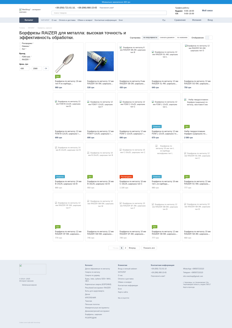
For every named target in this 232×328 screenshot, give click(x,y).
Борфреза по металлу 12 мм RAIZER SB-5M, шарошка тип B (165, 233)
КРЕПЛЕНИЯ (90, 298)
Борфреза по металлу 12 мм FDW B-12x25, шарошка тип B (68, 133)
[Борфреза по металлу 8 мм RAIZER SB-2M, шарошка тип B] (133, 61)
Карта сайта (123, 292)
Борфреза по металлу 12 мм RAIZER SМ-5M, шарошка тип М (100, 233)
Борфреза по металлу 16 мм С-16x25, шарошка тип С (133, 182)
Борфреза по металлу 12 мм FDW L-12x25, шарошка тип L (165, 133)
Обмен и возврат (85, 20)
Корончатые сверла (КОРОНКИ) (98, 284)
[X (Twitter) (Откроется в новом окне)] (133, 20)
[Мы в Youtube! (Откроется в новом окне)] (130, 20)
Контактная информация (106, 20)
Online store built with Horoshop (29, 322)
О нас (54, 20)
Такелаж (88, 301)
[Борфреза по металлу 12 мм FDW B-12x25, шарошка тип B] (68, 111)
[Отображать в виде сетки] (207, 37)
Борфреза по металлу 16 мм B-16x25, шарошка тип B (100, 182)
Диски (87, 294)
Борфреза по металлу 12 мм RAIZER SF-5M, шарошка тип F (68, 233)
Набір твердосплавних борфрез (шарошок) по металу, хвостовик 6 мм (195, 133)
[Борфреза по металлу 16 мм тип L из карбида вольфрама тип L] (165, 161)
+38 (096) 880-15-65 (87, 8)
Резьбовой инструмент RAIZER (97, 288)
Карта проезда (189, 287)
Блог (121, 20)
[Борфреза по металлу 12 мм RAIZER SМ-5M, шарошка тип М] (100, 211)
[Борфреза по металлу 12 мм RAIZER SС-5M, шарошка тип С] (197, 161)
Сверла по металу (92, 272)
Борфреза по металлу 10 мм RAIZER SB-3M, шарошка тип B (197, 233)
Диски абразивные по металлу (97, 269)
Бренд (22, 53)
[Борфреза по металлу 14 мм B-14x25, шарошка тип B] (68, 161)
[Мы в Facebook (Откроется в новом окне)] (127, 20)
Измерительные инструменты (97, 308)
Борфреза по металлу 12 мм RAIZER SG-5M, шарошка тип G (197, 83)
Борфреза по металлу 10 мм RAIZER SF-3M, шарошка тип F (133, 233)
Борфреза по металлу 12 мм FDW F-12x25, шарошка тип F (100, 133)
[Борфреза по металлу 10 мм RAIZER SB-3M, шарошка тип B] (197, 211)
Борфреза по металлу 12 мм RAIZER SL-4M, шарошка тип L (165, 83)
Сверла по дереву (92, 275)
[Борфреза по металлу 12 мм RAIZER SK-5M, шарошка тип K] (100, 61)
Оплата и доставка (67, 20)
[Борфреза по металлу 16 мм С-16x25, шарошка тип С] (133, 161)
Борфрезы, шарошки (93, 314)
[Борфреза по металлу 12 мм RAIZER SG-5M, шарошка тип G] (197, 61)
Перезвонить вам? (107, 8)
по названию (182, 37)
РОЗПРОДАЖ (91, 318)
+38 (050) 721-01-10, (65, 8)
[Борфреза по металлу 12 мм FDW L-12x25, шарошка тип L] (165, 111)
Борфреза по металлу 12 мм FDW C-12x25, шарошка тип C (133, 133)
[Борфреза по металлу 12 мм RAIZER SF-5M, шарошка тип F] (68, 211)
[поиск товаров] (164, 13)
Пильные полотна (92, 304)
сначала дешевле (167, 37)
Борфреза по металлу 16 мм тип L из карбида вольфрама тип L (165, 183)
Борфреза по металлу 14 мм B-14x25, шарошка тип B (68, 182)
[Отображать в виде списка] (211, 37)
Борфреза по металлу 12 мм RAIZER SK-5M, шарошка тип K (100, 83)
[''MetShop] (32, 269)
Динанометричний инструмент (97, 311)
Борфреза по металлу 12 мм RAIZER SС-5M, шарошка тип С (197, 183)
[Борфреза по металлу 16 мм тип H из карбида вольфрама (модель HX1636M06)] (68, 61)
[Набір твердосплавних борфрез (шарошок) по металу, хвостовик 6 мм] (197, 111)
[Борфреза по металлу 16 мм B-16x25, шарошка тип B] (100, 161)
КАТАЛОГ (45, 20)
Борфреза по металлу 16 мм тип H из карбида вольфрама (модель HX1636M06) (68, 85)
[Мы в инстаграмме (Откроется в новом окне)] (136, 20)
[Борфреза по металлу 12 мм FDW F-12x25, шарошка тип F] (100, 111)
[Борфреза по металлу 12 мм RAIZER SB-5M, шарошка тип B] (165, 211)
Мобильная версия (29, 285)
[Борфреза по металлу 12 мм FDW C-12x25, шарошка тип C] (133, 111)
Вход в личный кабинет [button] (127, 269)
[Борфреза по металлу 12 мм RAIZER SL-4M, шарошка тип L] (165, 61)
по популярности (150, 37)
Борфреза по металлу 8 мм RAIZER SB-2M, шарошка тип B (132, 83)
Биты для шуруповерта (94, 291)
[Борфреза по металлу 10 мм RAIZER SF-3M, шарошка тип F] (133, 211)
